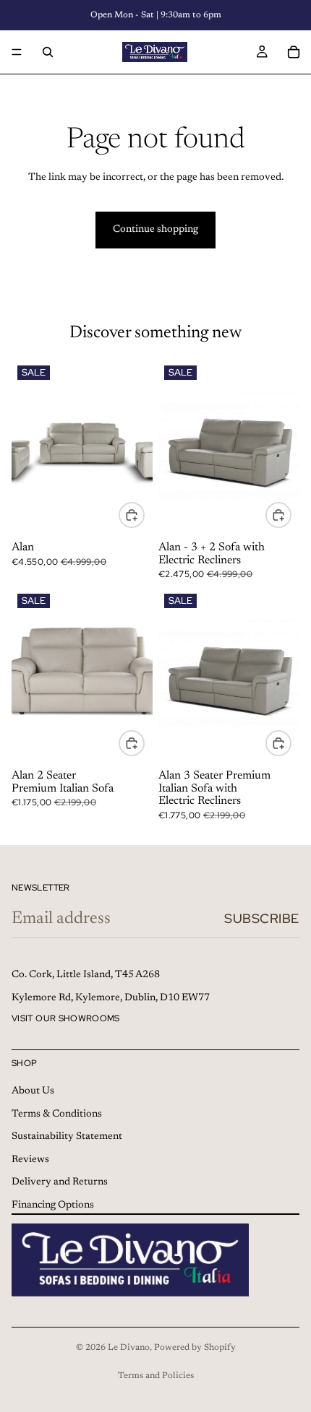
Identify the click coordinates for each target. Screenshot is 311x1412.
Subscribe (261, 918)
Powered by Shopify (195, 1347)
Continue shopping (155, 230)
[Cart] (294, 52)
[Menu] (16, 52)
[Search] (48, 52)
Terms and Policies (156, 1376)
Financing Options (53, 1205)
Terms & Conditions (57, 1114)
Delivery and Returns (60, 1183)
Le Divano (129, 1347)
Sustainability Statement (67, 1137)
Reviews (30, 1160)
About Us (33, 1091)
